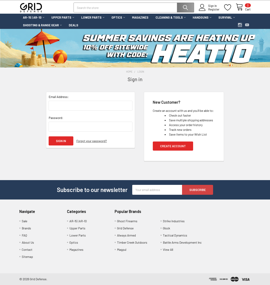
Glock (166, 228)
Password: (56, 118)
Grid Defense (125, 228)
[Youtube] (247, 24)
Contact (27, 249)
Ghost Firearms (127, 221)
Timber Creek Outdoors (132, 242)
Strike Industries (174, 221)
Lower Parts (91, 17)
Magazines (140, 17)
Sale (24, 221)
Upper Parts (61, 17)
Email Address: (59, 97)
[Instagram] (240, 24)
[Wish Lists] (230, 7)
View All (168, 249)
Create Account (173, 146)
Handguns (201, 17)
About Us (28, 242)
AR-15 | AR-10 (32, 17)
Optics (116, 17)
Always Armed (126, 235)
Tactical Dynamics (175, 235)
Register (213, 9)
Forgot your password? (91, 141)
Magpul (121, 249)
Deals (73, 25)
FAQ (24, 235)
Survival (225, 17)
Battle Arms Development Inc (182, 242)
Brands (26, 228)
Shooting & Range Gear (41, 25)
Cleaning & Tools (169, 17)
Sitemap (27, 256)
